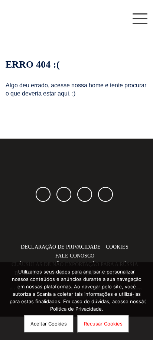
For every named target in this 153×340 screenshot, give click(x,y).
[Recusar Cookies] (143, 301)
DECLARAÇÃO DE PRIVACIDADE (61, 247)
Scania (76, 220)
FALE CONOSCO (74, 256)
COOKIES (117, 247)
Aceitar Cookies (48, 324)
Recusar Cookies (103, 324)
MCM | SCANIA (41, 18)
